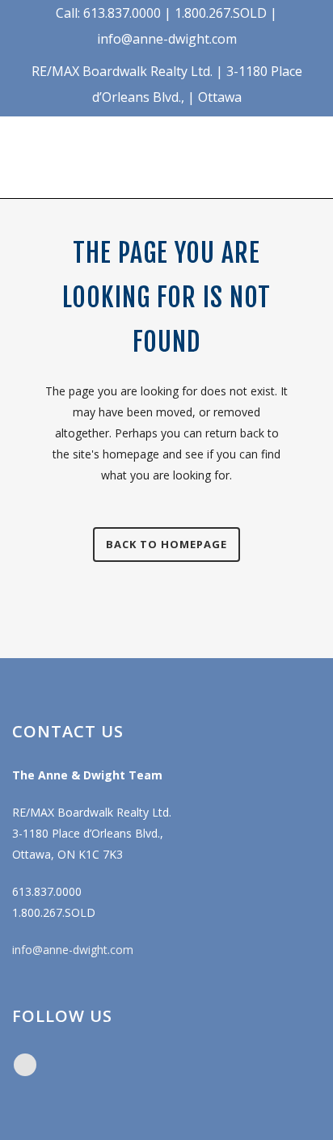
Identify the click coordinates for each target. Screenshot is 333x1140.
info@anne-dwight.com (72, 949)
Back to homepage (166, 544)
